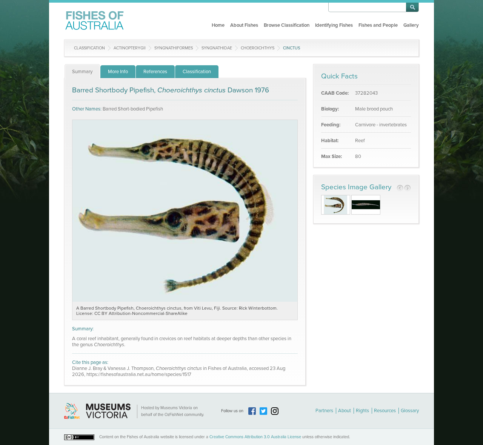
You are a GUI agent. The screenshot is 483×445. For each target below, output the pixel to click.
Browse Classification (286, 25)
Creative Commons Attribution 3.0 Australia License (255, 436)
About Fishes (244, 25)
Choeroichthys (257, 48)
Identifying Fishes (334, 25)
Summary (82, 72)
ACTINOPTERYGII (130, 48)
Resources (385, 411)
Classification (89, 48)
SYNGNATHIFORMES (173, 48)
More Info (118, 72)
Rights (362, 411)
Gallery (411, 25)
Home (218, 25)
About (344, 411)
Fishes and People (378, 25)
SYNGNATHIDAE (217, 48)
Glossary (410, 411)
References (155, 72)
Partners (324, 411)
